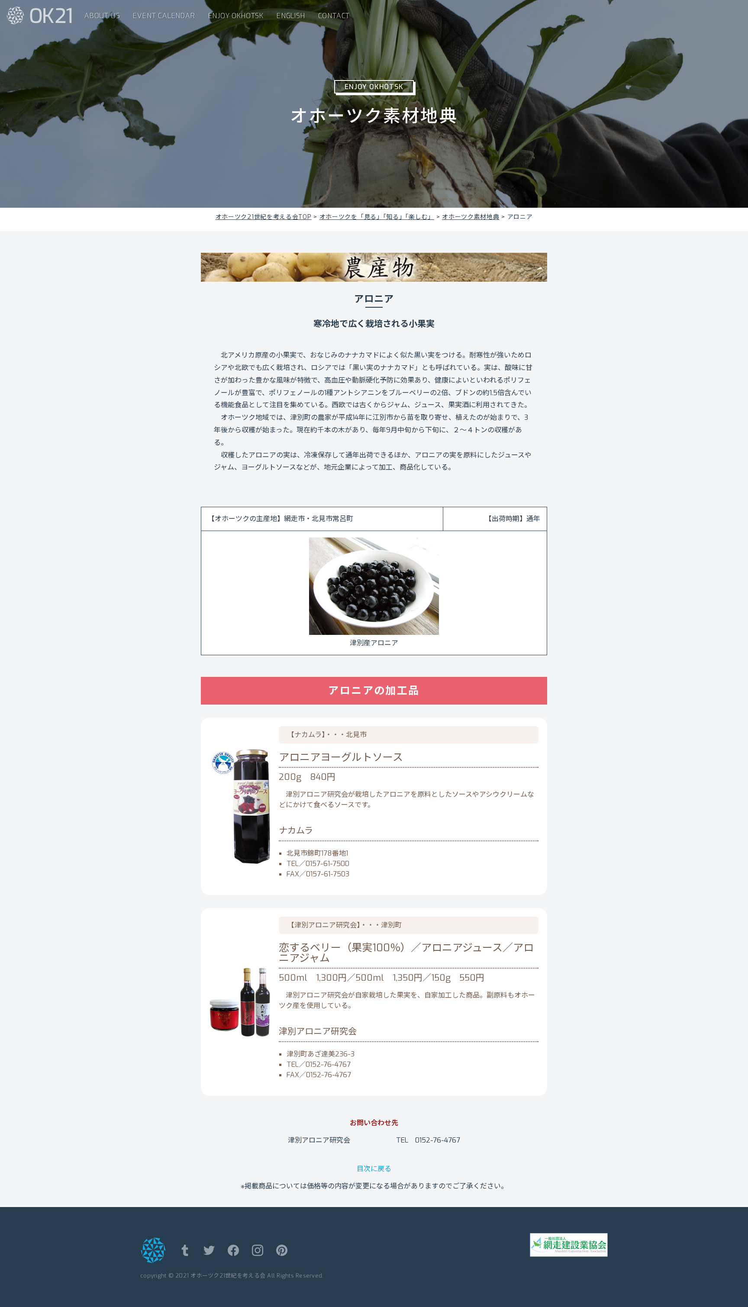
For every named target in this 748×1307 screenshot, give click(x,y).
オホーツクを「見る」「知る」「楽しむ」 (376, 217)
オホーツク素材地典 (470, 217)
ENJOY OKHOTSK (236, 15)
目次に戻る (374, 1168)
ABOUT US (102, 15)
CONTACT (334, 15)
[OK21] (37, 15)
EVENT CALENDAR (164, 15)
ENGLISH (291, 15)
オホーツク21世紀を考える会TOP (264, 217)
